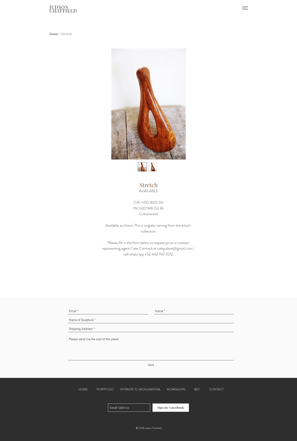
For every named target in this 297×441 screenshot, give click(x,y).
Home (54, 34)
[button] (245, 7)
